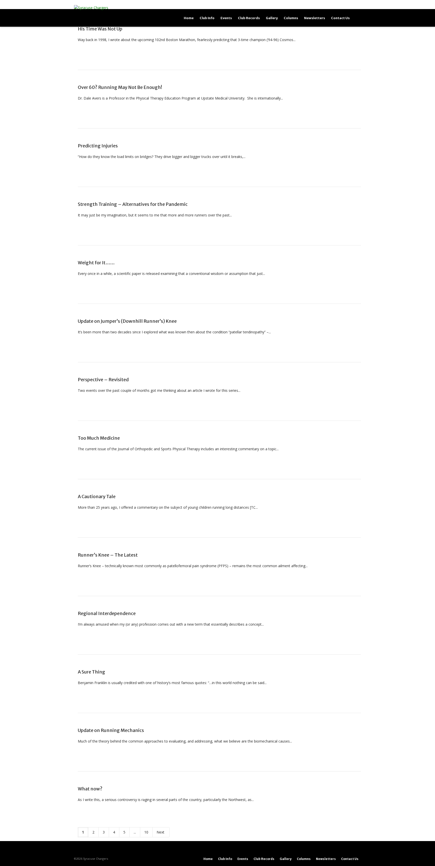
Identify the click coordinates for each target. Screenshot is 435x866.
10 (146, 832)
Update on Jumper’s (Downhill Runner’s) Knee (127, 321)
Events (226, 18)
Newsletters (314, 18)
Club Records (249, 18)
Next (161, 832)
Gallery (272, 18)
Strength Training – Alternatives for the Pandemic (133, 204)
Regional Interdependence (107, 613)
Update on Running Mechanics (111, 730)
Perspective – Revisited (103, 379)
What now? (90, 789)
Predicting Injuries (98, 146)
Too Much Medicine (99, 438)
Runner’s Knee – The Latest (108, 555)
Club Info (207, 18)
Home (189, 18)
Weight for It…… (96, 263)
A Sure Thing (91, 672)
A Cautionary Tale (97, 496)
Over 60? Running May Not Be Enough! (120, 87)
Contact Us (340, 18)
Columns (291, 18)
